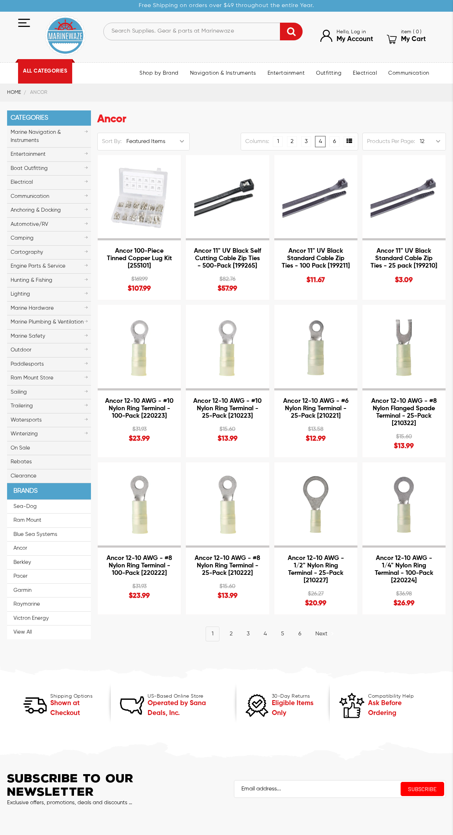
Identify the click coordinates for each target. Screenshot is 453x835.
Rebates (21, 461)
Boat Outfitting (29, 168)
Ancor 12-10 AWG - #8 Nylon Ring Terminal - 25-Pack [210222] (227, 565)
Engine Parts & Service (38, 266)
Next (322, 634)
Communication (408, 73)
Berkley (22, 562)
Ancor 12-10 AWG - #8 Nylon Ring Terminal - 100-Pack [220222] (139, 565)
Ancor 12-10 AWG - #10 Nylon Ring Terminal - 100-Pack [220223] (139, 408)
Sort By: (112, 141)
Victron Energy (31, 618)
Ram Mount (27, 520)
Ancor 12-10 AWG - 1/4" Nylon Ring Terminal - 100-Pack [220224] (404, 569)
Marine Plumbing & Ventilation (47, 322)
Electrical (365, 73)
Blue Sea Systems (35, 534)
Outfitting (329, 73)
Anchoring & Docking (36, 210)
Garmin (22, 590)
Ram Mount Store (32, 378)
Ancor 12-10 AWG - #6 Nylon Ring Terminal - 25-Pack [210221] (316, 408)
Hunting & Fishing (31, 280)
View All (22, 632)
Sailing (19, 392)
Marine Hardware (32, 308)
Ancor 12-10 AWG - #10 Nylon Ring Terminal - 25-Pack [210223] (227, 408)
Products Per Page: (391, 141)
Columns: (257, 141)
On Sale (20, 448)
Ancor (20, 548)
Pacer (20, 576)
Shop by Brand (159, 73)
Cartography (27, 252)
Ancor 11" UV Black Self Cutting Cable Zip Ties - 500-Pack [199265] (227, 258)
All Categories (45, 71)
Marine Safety (28, 336)
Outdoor (21, 350)
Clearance (23, 476)
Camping (22, 238)
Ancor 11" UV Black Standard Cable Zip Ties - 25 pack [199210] (404, 258)
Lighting (20, 294)
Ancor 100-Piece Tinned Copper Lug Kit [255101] (139, 258)
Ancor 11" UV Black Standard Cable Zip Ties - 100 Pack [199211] (316, 258)
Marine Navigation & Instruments (36, 136)
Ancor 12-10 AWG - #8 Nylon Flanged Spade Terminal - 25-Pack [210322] (404, 412)
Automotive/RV (29, 224)
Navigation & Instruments (223, 73)
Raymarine (26, 604)
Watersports (26, 420)
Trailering (22, 405)
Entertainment (286, 73)
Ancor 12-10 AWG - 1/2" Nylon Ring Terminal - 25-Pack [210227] (316, 569)
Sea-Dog (25, 506)
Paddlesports (27, 364)
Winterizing (24, 433)
